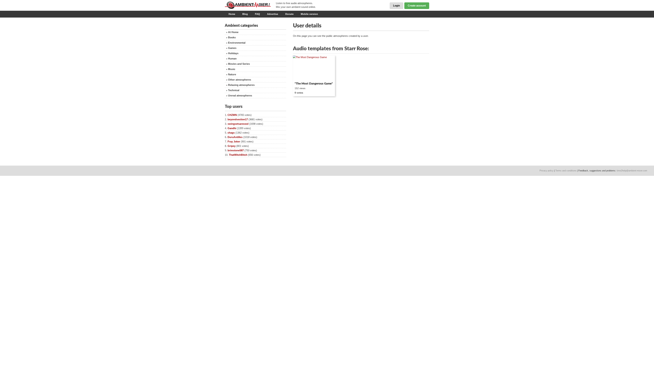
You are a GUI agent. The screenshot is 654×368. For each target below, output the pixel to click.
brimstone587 (236, 150)
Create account (417, 5)
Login (396, 5)
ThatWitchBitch (238, 154)
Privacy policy (547, 170)
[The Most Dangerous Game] (314, 68)
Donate (289, 14)
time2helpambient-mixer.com (632, 170)
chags (231, 132)
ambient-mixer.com (250, 5)
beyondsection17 (238, 119)
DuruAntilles (235, 137)
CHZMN (232, 114)
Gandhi (232, 128)
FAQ (257, 14)
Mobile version (309, 14)
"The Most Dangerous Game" (314, 83)
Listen (301, 76)
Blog (245, 14)
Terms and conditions (566, 170)
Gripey (232, 145)
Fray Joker (234, 141)
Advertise (272, 14)
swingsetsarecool (238, 123)
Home (232, 14)
